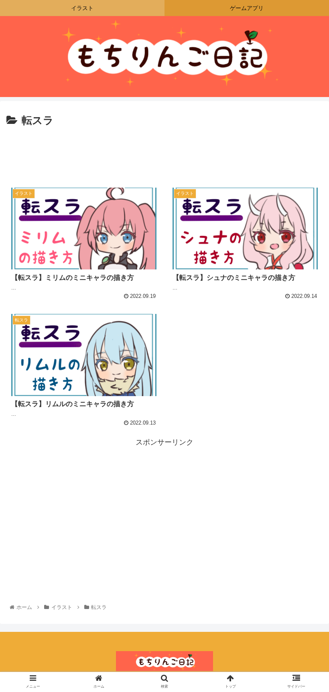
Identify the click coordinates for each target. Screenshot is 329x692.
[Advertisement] (164, 152)
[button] (304, 649)
